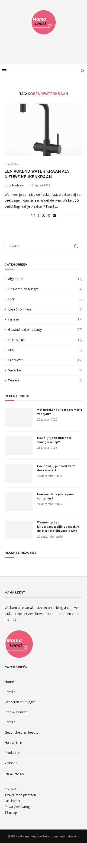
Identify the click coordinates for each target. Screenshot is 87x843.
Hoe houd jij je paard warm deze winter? (56, 468)
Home (9, 681)
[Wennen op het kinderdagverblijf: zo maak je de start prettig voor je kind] (18, 530)
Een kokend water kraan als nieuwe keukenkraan (37, 174)
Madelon (18, 185)
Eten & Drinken (45, 309)
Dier (45, 299)
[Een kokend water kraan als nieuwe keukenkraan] (43, 129)
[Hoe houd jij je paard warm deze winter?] (18, 473)
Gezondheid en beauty (45, 329)
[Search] (82, 71)
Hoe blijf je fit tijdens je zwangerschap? (54, 440)
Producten (45, 360)
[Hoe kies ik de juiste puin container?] (18, 501)
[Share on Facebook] (39, 215)
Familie (45, 319)
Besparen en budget (45, 289)
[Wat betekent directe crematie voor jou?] (18, 417)
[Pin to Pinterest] (49, 215)
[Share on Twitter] (43, 215)
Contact (10, 789)
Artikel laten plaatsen (20, 795)
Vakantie (45, 370)
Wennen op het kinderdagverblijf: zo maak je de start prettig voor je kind (58, 527)
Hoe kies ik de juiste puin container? (55, 497)
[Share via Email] (54, 215)
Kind (45, 349)
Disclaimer (12, 801)
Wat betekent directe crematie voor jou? (59, 412)
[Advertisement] (44, 48)
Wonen (45, 380)
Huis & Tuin (45, 339)
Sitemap (11, 812)
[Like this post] (33, 215)
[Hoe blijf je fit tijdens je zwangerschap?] (18, 445)
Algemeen (45, 279)
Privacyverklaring (17, 806)
